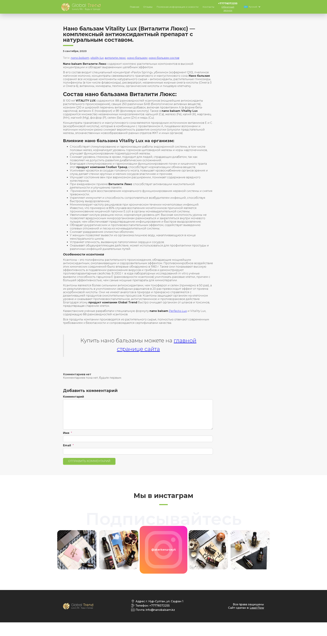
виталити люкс (115, 57)
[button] (253, 6)
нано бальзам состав (164, 57)
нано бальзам (137, 57)
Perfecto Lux (178, 311)
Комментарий (73, 396)
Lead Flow (257, 607)
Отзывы (147, 6)
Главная (134, 6)
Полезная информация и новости (177, 6)
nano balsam (80, 57)
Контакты (208, 6)
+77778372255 (227, 3)
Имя (66, 433)
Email (67, 445)
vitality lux (97, 57)
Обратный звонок (227, 8)
